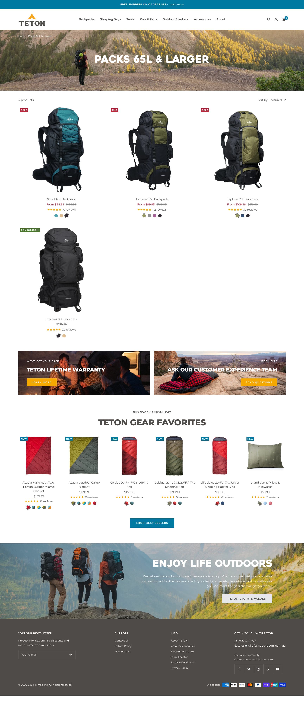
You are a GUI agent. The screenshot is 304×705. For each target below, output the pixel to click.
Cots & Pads (148, 19)
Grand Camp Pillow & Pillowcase (265, 484)
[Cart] (284, 19)
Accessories (202, 19)
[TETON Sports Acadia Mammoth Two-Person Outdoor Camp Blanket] (38, 455)
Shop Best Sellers (152, 523)
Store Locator (179, 657)
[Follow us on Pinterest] (268, 669)
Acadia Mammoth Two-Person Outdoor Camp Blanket (39, 487)
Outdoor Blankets (175, 19)
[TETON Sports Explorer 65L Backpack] (152, 150)
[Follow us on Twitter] (249, 669)
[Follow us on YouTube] (278, 669)
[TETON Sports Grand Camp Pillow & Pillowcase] (265, 455)
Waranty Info (123, 651)
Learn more (177, 4)
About (220, 19)
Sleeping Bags (110, 19)
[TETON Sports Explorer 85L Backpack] (61, 270)
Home (22, 36)
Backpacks (86, 19)
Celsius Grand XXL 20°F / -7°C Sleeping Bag (174, 484)
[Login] (276, 19)
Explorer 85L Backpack (61, 319)
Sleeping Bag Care (182, 651)
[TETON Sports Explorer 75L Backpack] (242, 150)
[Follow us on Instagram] (258, 669)
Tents (130, 19)
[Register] (70, 654)
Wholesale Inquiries (183, 646)
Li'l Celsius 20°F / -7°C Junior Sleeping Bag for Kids (219, 484)
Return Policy (123, 646)
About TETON (179, 640)
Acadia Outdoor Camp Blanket (84, 484)
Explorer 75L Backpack (242, 199)
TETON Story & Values (247, 598)
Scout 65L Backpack (61, 199)
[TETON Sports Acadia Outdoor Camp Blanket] (84, 455)
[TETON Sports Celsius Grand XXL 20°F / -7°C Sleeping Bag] (174, 455)
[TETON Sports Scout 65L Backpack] (61, 150)
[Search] (268, 19)
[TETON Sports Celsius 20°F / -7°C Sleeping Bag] (129, 455)
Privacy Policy (179, 667)
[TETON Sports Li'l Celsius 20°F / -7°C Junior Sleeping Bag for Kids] (219, 455)
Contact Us (122, 640)
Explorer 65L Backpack (152, 199)
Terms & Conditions (183, 662)
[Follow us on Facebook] (239, 669)
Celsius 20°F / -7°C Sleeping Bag (129, 484)
